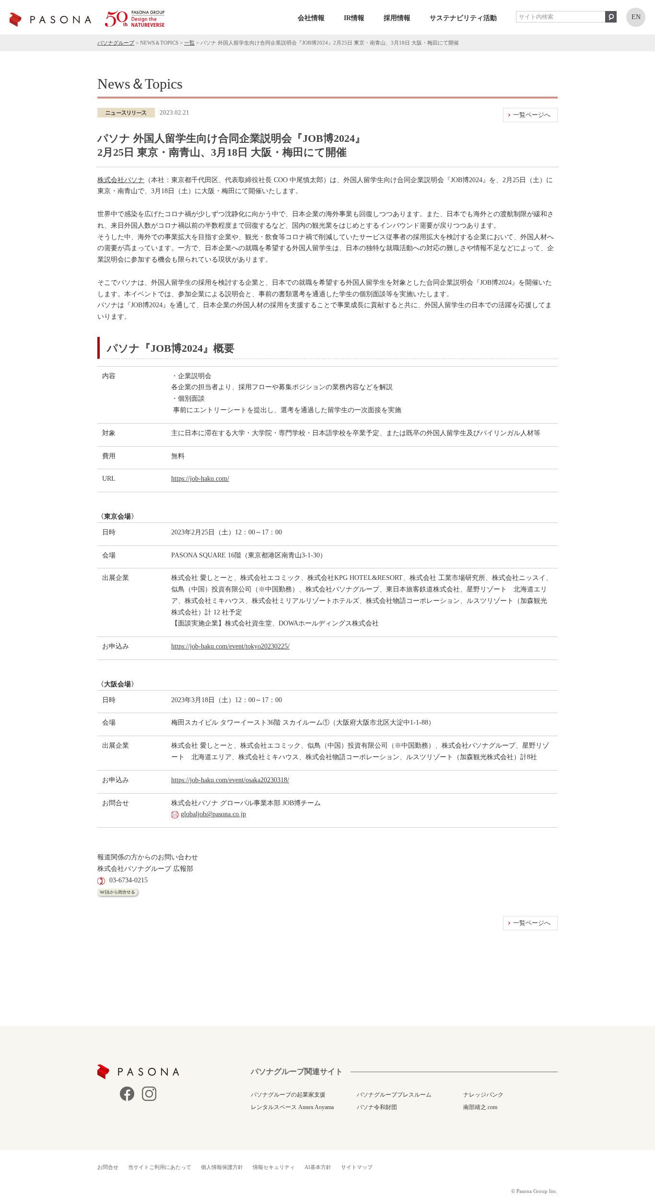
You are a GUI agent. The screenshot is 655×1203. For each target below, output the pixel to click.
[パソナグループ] (87, 19)
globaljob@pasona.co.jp (213, 814)
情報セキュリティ (274, 1167)
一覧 (189, 43)
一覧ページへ (531, 114)
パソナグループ (115, 43)
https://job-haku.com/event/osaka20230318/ (230, 780)
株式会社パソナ (120, 180)
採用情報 (397, 18)
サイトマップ (357, 1167)
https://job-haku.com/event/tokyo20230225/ (230, 646)
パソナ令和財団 (377, 1107)
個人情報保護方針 (222, 1167)
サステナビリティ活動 (463, 18)
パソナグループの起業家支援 (288, 1094)
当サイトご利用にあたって (159, 1167)
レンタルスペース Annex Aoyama (292, 1107)
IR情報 (354, 18)
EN (636, 17)
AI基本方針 (317, 1167)
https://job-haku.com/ (200, 478)
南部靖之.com (480, 1107)
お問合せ (107, 1167)
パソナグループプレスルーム (394, 1094)
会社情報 (311, 18)
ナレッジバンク (483, 1094)
